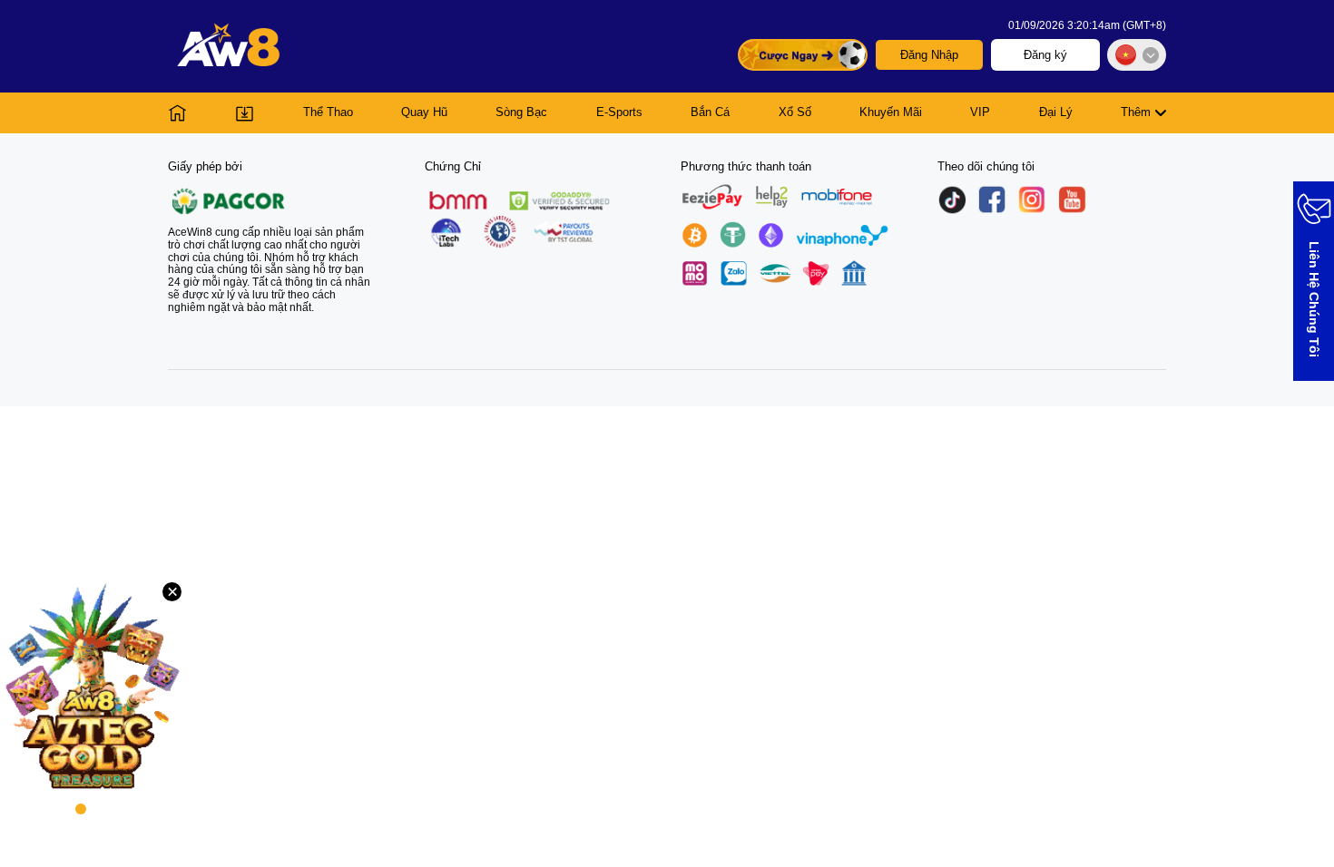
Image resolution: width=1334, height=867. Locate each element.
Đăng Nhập (929, 55)
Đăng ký (1045, 55)
